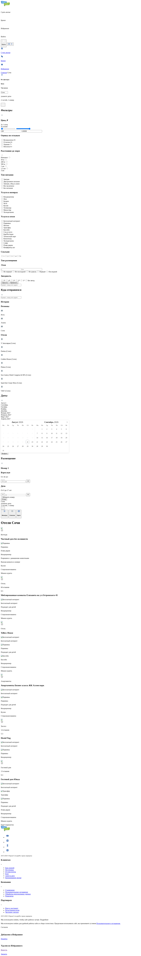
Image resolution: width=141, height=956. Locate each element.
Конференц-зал (9, 247)
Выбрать (4, 453)
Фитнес (6, 225)
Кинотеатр (8, 239)
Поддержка (9, 870)
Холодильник (9, 212)
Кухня (6, 206)
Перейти (4, 939)
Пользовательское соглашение (16, 892)
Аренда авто (10, 876)
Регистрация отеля (12, 910)
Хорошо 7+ (8, 144)
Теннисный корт (10, 236)
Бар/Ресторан (8, 234)
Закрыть (4, 954)
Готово (4, 499)
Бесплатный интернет (12, 221)
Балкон (6, 201)
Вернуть (4, 950)
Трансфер (7, 228)
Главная (4, 73)
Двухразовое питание (12, 181)
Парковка (7, 223)
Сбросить (5, 283)
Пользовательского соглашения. (108, 923)
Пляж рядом (8, 245)
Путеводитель (10, 872)
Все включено (9, 186)
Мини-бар (7, 210)
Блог (7, 874)
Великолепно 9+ (10, 140)
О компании (10, 890)
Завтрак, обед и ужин (12, 184)
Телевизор (7, 208)
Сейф (6, 243)
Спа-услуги (8, 232)
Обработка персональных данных (18, 894)
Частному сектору (12, 912)
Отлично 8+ (8, 142)
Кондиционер (9, 197)
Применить (14, 283)
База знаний (9, 868)
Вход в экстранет (11, 908)
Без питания (8, 188)
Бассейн (7, 230)
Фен (5, 199)
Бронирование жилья (13, 878)
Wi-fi (5, 203)
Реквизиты (9, 896)
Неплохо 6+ (8, 147)
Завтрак (6, 179)
